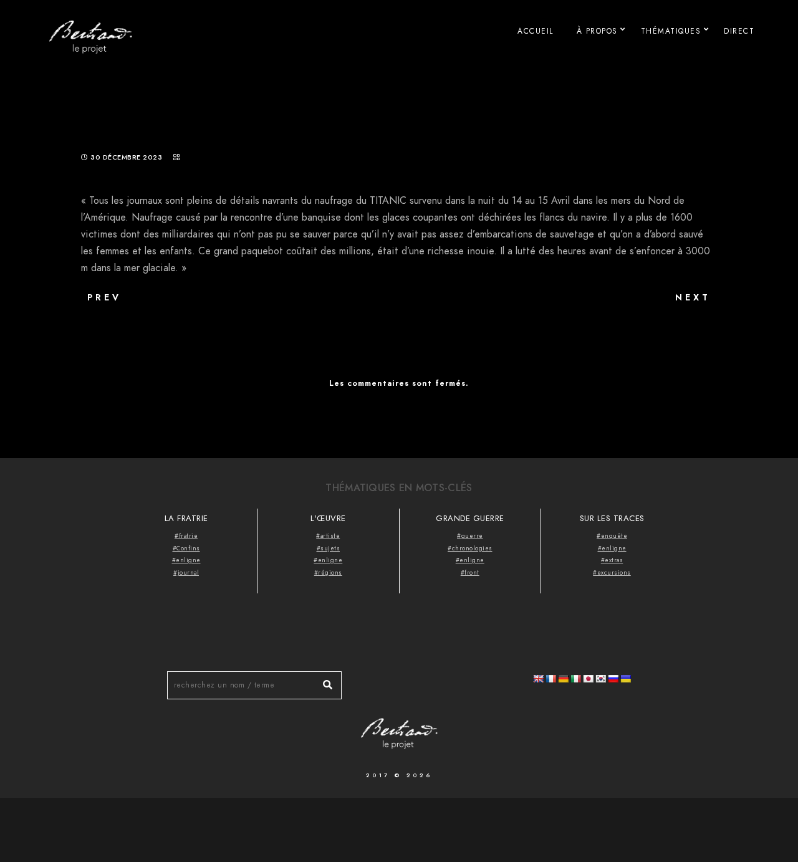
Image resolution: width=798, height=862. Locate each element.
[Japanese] (588, 679)
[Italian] (575, 679)
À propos (597, 31)
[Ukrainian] (625, 679)
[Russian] (612, 679)
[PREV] (168, 318)
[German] (563, 679)
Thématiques (671, 31)
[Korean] (600, 679)
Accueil (535, 31)
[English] (538, 679)
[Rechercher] (323, 682)
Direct (739, 31)
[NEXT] (629, 318)
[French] (550, 679)
